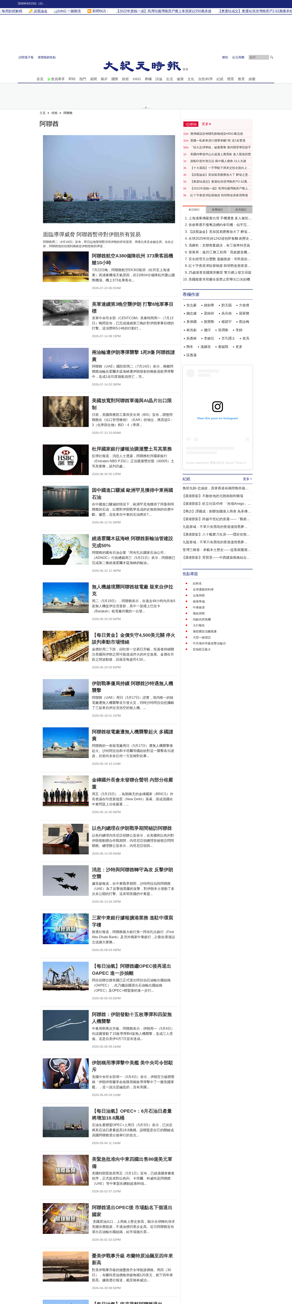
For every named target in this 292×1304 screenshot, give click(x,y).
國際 (114, 79)
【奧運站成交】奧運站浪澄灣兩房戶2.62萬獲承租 (220, 182)
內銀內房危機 (202, 619)
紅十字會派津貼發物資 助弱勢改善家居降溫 (219, 195)
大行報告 (199, 625)
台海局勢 (199, 595)
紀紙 (220, 79)
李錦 (239, 330)
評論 (158, 79)
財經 (125, 79)
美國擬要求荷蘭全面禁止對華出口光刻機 (219, 279)
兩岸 (104, 79)
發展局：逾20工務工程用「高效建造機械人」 (220, 252)
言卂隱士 (228, 338)
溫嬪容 (206, 347)
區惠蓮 (191, 355)
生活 (169, 79)
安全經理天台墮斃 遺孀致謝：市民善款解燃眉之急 (220, 259)
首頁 (40, 79)
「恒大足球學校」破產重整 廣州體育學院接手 (220, 147)
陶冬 (189, 347)
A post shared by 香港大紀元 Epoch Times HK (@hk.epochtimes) (230, 462)
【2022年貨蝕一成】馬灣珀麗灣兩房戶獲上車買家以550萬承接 (220, 189)
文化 (190, 79)
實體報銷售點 (47, 57)
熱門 (82, 79)
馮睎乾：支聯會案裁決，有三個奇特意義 (219, 245)
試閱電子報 (26, 57)
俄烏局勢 (199, 613)
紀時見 (197, 583)
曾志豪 (191, 305)
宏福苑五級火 (202, 649)
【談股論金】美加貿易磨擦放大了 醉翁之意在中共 (220, 175)
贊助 (225, 57)
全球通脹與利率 (203, 589)
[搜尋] (271, 57)
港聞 (93, 79)
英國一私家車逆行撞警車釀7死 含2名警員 (217, 140)
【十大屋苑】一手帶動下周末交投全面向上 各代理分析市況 (220, 168)
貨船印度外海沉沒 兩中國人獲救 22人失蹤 (218, 161)
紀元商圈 (238, 57)
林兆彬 (191, 330)
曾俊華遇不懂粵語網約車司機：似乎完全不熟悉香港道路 (219, 225)
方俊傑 (244, 305)
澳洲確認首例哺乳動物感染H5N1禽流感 (216, 133)
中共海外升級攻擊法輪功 (209, 643)
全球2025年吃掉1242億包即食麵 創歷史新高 (221, 239)
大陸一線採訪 (202, 637)
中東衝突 (199, 607)
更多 (239, 347)
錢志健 (191, 313)
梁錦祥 (209, 313)
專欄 (148, 79)
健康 (180, 79)
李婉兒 (209, 338)
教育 (241, 79)
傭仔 (207, 330)
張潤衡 (223, 330)
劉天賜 (226, 305)
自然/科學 (205, 79)
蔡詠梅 (244, 321)
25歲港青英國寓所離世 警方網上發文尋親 (220, 272)
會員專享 (58, 79)
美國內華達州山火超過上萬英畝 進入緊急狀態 (220, 154)
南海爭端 (199, 601)
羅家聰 (244, 313)
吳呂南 (226, 313)
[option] (109, 179)
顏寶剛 (209, 321)
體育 (230, 79)
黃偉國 (191, 321)
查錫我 (223, 347)
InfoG (137, 79)
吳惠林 (191, 338)
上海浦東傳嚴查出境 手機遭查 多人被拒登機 (220, 218)
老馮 (245, 338)
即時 (72, 79)
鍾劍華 (209, 305)
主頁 (43, 113)
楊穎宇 (226, 321)
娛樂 (252, 79)
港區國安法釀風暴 (205, 631)
